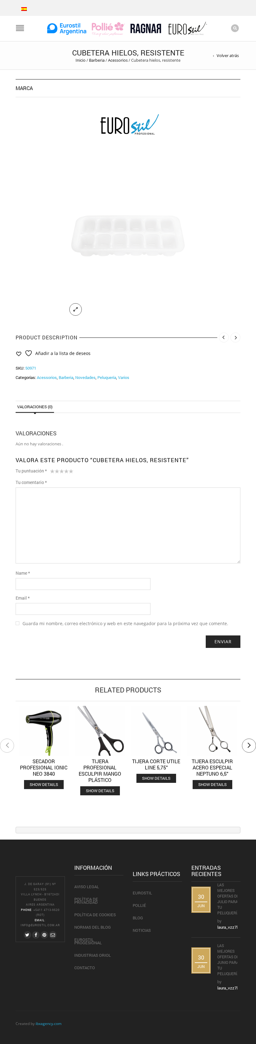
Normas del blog (92, 927)
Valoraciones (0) (34, 406)
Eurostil (142, 893)
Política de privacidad (86, 900)
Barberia (97, 60)
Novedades (85, 377)
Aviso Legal (86, 886)
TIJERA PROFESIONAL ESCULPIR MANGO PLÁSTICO (100, 770)
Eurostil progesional (88, 941)
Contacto (84, 967)
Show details (44, 784)
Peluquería (106, 377)
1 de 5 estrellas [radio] (52, 472)
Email (23, 598)
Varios (123, 377)
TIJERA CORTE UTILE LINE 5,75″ (156, 764)
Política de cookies (95, 914)
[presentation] (7, 746)
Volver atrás (228, 55)
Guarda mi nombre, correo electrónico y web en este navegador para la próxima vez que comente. (125, 623)
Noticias (142, 930)
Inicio (81, 60)
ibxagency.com (49, 1023)
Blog (138, 918)
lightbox (75, 309)
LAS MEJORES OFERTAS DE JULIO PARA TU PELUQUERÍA (228, 898)
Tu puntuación (31, 471)
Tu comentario (31, 482)
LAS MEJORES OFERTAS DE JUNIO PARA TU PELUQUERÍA (228, 959)
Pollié (139, 905)
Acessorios (118, 60)
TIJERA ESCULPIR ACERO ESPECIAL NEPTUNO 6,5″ (212, 767)
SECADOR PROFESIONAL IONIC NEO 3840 (43, 767)
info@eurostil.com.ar (40, 925)
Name (23, 573)
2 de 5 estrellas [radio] (54, 472)
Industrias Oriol (92, 955)
